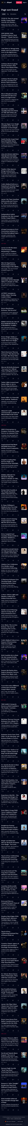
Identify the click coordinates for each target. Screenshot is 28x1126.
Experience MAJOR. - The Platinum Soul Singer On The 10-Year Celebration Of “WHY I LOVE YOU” (10, 797)
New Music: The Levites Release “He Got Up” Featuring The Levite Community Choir (9, 627)
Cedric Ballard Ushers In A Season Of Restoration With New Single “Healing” (10, 642)
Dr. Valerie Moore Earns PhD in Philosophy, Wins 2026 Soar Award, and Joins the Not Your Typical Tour (10, 976)
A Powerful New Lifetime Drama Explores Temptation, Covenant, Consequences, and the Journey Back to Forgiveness (10, 965)
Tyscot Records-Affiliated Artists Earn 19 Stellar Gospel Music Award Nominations (10, 687)
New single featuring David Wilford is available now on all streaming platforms (9, 756)
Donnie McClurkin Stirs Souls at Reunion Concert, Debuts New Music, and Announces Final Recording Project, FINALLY (10, 672)
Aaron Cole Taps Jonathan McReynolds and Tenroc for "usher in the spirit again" (10, 201)
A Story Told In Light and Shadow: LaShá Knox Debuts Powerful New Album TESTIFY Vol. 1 (9, 596)
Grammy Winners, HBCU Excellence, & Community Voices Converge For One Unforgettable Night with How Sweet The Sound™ (10, 1040)
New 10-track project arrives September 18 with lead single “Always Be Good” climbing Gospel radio (9, 70)
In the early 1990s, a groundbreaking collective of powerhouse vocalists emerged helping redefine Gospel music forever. (9, 710)
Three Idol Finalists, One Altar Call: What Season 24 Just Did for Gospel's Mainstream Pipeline (10, 782)
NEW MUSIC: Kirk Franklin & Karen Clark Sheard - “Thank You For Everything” (9, 35)
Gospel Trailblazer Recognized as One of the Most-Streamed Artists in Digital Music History (10, 1105)
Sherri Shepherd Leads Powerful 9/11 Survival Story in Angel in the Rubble (9, 95)
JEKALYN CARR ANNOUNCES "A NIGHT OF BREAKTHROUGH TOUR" (10, 412)
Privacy (8, 1118)
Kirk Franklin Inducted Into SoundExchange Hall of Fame (9, 1100)
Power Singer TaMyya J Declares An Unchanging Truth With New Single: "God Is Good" (9, 339)
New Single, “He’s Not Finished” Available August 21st (9, 269)
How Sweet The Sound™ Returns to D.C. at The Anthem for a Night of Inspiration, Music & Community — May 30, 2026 (10, 1044)
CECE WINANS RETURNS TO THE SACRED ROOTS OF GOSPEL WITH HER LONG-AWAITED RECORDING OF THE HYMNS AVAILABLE (9, 551)
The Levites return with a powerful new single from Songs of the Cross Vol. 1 (10, 631)
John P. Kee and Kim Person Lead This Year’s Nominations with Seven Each (10, 661)
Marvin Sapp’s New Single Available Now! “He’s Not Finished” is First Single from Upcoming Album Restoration (10, 126)
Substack (8, 1124)
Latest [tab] (3, 14)
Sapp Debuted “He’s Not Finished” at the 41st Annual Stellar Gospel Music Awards (10, 130)
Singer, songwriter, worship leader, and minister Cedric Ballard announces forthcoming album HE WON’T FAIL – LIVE (9, 646)
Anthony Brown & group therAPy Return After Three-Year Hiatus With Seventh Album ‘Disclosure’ (9, 65)
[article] (14, 24)
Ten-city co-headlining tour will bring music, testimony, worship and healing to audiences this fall (10, 85)
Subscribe (19, 2)
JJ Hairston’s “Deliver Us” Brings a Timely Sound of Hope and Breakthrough (10, 751)
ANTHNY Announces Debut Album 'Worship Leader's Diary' (8, 295)
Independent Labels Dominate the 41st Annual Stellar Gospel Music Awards (10, 216)
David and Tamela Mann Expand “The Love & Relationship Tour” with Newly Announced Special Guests (10, 1055)
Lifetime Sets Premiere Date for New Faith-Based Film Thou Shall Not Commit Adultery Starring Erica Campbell (10, 960)
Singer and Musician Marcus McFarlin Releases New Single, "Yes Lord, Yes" (10, 842)
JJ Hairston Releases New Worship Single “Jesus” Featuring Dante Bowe (10, 581)
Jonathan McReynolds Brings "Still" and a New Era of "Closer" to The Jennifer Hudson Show (9, 888)
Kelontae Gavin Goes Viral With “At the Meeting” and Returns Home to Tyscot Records (10, 736)
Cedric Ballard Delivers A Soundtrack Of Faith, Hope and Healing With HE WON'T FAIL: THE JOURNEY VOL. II (10, 186)
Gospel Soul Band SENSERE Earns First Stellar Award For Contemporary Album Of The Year (10, 145)
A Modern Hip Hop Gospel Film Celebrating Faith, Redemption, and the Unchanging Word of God (9, 435)
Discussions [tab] (13, 14)
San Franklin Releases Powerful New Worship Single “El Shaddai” (9, 991)
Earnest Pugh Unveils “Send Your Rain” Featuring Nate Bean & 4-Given (9, 1070)
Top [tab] (8, 14)
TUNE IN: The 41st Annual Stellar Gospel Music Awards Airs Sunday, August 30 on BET (10, 20)
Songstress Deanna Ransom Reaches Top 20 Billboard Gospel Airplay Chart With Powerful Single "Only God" (9, 827)
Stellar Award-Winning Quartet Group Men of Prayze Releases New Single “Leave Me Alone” (9, 611)
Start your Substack (10, 1121)
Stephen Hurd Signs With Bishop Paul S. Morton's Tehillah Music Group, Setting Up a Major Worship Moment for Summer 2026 (10, 918)
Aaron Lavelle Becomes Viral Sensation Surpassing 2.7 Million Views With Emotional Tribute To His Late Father (10, 249)
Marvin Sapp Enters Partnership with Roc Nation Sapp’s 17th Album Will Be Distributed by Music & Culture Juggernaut (9, 265)
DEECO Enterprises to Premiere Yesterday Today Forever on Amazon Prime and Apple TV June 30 (10, 431)
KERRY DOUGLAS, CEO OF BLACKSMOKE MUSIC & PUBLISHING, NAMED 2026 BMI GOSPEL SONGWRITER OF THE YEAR (10, 323)
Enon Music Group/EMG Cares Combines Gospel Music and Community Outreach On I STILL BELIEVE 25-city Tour (9, 812)
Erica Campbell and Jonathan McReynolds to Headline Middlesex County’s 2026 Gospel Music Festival (9, 536)
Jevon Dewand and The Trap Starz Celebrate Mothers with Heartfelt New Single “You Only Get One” (10, 873)
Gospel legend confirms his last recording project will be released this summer (10, 677)
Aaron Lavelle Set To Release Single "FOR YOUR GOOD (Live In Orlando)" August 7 (10, 254)
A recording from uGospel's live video (9, 862)
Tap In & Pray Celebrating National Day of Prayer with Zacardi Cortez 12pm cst (10, 858)
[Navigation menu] (3, 2)
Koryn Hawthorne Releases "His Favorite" (9, 309)
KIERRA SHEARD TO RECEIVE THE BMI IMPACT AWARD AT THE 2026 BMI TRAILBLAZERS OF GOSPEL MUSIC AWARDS (9, 477)
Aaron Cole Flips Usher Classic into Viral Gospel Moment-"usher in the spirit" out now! (9, 1006)
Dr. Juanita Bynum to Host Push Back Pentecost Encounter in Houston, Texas (10, 767)
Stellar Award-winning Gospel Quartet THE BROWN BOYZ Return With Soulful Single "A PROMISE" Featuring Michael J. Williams (9, 520)
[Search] (25, 14)
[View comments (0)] (8, 30)
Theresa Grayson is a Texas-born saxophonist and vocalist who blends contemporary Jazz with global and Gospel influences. (10, 725)
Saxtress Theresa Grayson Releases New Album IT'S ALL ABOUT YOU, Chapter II (10, 721)
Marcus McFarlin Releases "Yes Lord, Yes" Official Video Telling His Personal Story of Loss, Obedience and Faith (10, 369)
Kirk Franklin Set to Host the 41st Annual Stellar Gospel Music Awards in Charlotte (9, 657)
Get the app (20, 1121)
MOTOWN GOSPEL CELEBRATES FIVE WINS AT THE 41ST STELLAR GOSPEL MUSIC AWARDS (9, 111)
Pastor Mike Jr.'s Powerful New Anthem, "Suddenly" (10, 398)
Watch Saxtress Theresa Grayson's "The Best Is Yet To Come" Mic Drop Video (10, 354)
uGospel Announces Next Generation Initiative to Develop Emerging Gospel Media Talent (10, 231)
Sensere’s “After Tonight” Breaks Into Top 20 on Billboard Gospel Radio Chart (10, 1085)
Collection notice (17, 1118)
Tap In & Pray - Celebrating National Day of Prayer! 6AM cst (9, 933)
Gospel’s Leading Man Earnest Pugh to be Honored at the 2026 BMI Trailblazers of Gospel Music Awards (9, 461)
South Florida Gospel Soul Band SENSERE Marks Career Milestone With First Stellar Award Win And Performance (10, 141)
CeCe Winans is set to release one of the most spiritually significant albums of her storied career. (10, 555)
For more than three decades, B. (9, 511)
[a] (24, 857)
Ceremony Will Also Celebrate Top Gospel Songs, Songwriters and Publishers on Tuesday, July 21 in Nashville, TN (9, 481)
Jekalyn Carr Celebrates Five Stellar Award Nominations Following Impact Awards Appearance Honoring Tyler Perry (9, 566)
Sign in (24, 2)
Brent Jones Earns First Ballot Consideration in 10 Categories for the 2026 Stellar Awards (10, 1021)
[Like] (2, 75)
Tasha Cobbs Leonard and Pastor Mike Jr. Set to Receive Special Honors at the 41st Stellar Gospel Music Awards (10, 384)
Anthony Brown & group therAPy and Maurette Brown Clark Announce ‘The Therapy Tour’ (9, 80)
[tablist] (9, 14)
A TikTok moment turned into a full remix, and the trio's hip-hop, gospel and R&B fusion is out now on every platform (10, 205)
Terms (12, 1118)
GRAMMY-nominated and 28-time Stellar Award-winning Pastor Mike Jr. (9, 402)
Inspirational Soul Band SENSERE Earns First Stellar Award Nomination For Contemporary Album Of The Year (10, 446)
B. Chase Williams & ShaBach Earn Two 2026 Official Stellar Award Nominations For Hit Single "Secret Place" (9, 507)
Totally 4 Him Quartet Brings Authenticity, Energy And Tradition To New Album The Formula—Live (10, 171)
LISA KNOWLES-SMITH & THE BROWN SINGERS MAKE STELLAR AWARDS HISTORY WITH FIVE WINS (10, 156)
